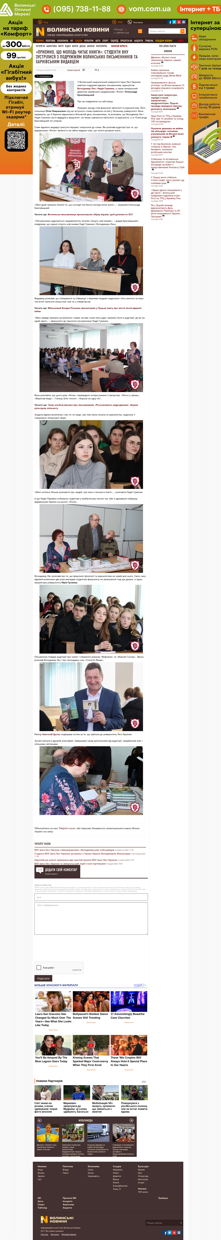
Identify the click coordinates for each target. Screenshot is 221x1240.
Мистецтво (143, 1179)
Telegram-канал (67, 828)
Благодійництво (120, 1185)
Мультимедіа (86, 1120)
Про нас (44, 1234)
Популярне (101, 46)
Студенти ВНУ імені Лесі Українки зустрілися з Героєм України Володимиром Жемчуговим (82, 853)
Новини (168, 51)
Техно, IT (117, 1189)
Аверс (181, 40)
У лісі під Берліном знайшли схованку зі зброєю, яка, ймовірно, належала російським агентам (166, 148)
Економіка (62, 40)
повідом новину (163, 40)
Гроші (90, 1169)
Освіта (116, 1172)
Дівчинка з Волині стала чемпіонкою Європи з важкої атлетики (166, 60)
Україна (41, 1176)
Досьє (83, 46)
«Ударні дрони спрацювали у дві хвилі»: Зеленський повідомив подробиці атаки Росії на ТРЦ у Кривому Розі (166, 194)
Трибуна (149, 40)
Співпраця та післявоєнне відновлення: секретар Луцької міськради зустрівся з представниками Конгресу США (167, 163)
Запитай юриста (119, 46)
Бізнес (91, 1172)
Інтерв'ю (40, 46)
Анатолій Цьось (51, 734)
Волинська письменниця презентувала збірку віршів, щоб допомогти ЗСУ (90, 214)
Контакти (55, 1234)
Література (143, 1176)
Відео (68, 46)
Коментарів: (73, 70)
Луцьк (40, 1169)
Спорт (105, 40)
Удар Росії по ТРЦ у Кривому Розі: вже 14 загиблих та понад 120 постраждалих (167, 118)
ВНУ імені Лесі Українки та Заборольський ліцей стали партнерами (70, 863)
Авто (97, 40)
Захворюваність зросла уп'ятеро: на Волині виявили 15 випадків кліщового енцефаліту (167, 85)
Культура (88, 40)
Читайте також (42, 844)
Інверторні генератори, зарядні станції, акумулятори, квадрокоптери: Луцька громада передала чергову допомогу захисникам (73, 1150)
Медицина (117, 1169)
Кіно (140, 1172)
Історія (141, 1182)
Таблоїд (114, 40)
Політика (50, 40)
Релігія (116, 1182)
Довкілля (117, 1176)
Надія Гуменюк (106, 88)
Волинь (41, 1172)
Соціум (117, 1166)
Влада (66, 1169)
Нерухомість (93, 1176)
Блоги (75, 46)
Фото (61, 46)
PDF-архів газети (167, 46)
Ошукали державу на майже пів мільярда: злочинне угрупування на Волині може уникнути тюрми (97, 1149)
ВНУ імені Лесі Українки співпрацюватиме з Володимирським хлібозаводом (74, 849)
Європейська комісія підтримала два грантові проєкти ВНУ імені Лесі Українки (75, 859)
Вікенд (116, 1179)
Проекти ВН (126, 40)
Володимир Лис (86, 88)
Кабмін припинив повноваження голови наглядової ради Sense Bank (166, 72)
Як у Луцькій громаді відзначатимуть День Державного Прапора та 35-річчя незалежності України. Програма (166, 210)
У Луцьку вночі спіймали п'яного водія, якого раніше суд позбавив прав (167, 180)
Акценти (138, 40)
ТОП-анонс (143, 1191)
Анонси (90, 46)
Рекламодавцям (68, 1234)
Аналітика (51, 46)
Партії (65, 1172)
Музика (141, 1169)
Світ (40, 1179)
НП (71, 40)
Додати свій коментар (61, 870)
